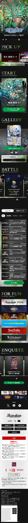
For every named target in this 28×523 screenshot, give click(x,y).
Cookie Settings (21, 425)
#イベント (15, 215)
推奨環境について (8, 425)
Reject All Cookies (14, 511)
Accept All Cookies (14, 508)
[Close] (16, 506)
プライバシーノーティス (21, 428)
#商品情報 (8, 215)
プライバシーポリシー (8, 428)
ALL (3, 215)
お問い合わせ (14, 432)
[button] (3, 39)
